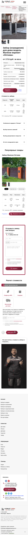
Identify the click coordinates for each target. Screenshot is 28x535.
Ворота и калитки (5, 415)
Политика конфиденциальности (8, 528)
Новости (3, 446)
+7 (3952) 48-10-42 (13, 234)
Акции (2, 464)
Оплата (2, 428)
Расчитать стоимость (18, 213)
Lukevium (12, 526)
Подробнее (11, 533)
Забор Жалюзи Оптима (11, 155)
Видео (2, 448)
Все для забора (4, 417)
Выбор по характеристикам (7, 408)
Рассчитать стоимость (7, 90)
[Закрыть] (25, 532)
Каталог (3, 399)
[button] (2, 150)
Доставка (3, 426)
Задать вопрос (20, 90)
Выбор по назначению (8, 7)
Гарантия (3, 433)
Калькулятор (4, 468)
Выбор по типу (4, 413)
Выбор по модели (5, 402)
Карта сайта (4, 455)
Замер (2, 435)
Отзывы (3, 451)
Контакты (3, 453)
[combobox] (8, 242)
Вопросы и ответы (5, 466)
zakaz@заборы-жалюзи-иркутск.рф (14, 495)
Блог (2, 444)
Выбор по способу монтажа (7, 411)
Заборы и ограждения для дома (14, 7)
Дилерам (3, 431)
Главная (2, 6)
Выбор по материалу (6, 406)
